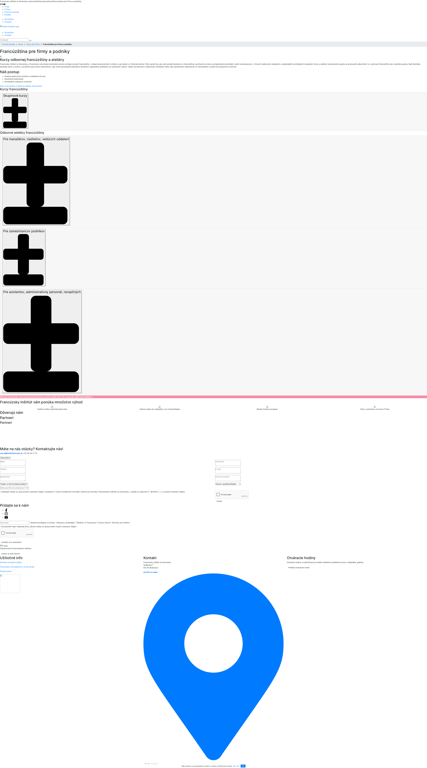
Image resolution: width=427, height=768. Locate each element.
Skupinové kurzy (15, 96)
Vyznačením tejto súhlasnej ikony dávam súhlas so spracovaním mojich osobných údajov (39, 526)
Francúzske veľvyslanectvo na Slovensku (17, 567)
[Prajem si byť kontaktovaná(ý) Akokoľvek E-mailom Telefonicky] (14, 484)
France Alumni (104, 523)
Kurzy (21, 44)
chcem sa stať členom (10, 554)
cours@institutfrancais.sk (11, 453)
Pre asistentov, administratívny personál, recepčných (42, 292)
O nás (6, 7)
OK (243, 766)
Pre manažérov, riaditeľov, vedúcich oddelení (36, 139)
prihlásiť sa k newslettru (11, 542)
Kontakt (7, 15)
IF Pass (7, 9)
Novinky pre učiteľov (121, 523)
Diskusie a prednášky (66, 523)
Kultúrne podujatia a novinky (43, 523)
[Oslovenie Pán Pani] (5, 457)
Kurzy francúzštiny (8, 86)
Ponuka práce (6, 571)
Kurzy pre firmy (33, 44)
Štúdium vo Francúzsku (86, 523)
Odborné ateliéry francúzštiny (29, 86)
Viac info (236, 766)
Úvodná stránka (8, 44)
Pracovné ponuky (11, 12)
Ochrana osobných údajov (11, 562)
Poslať (219, 501)
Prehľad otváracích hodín (298, 567)
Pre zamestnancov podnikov (24, 231)
